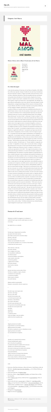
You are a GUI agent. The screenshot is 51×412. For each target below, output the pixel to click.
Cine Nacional (18, 389)
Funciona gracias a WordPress (13, 409)
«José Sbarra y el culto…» (24, 386)
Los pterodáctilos (33, 377)
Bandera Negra (23, 372)
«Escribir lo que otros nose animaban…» (22, 369)
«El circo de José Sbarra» (33, 382)
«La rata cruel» (21, 381)
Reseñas (26, 398)
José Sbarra (19, 391)
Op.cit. (7, 5)
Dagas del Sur (25, 69)
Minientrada (11, 398)
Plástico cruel (14, 377)
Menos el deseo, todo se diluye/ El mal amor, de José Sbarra (24, 60)
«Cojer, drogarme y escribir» (23, 374)
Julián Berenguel (11, 400)
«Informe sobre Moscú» (29, 384)
